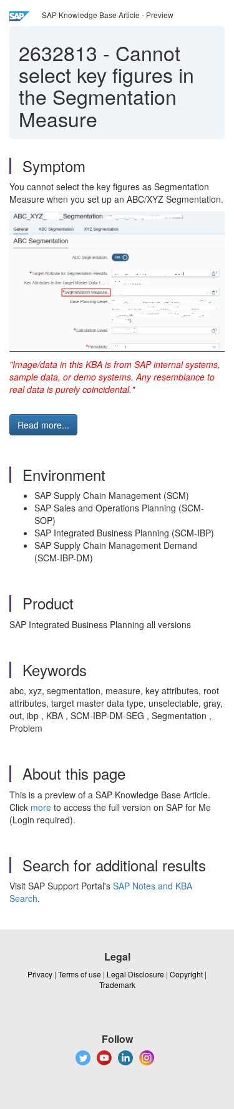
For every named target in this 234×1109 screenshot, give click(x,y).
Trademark (117, 984)
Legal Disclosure (135, 974)
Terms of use (79, 974)
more (41, 807)
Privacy (39, 974)
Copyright (186, 974)
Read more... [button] (43, 425)
